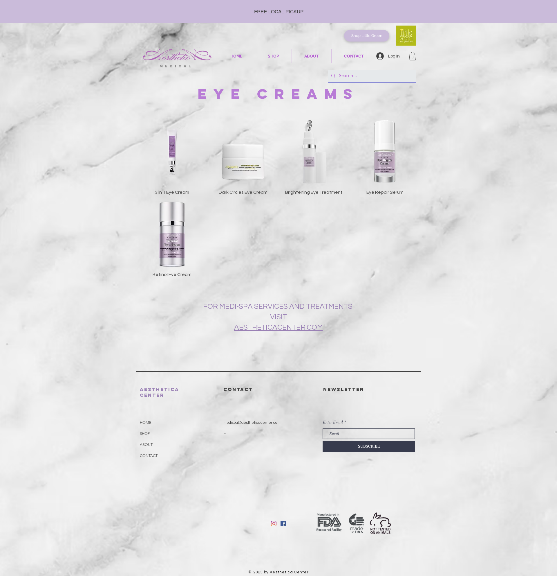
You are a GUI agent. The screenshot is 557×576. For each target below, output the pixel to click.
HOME (145, 422)
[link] (412, 56)
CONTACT (149, 455)
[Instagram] (273, 523)
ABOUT (146, 444)
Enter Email (333, 422)
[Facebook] (283, 523)
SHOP (145, 433)
